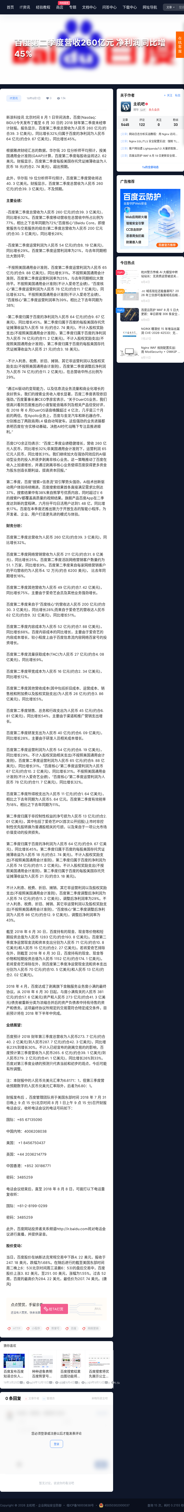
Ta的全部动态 (150, 167)
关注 (169, 95)
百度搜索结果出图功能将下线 (70, 1376)
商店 (59, 6)
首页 (10, 7)
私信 (177, 95)
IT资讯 (25, 7)
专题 (72, 7)
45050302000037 (117, 1505)
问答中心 (109, 7)
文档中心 (89, 7)
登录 (56, 1444)
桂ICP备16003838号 (80, 1505)
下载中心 (130, 7)
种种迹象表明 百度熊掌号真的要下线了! (42, 1376)
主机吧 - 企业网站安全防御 (43, 1505)
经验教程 (43, 7)
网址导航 (150, 7)
